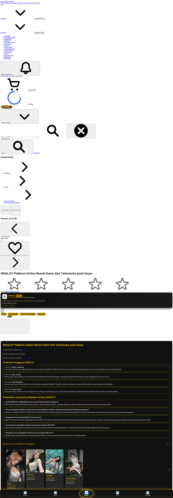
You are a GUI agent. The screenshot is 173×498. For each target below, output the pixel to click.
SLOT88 (37, 3)
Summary (7, 36)
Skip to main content (7, 1)
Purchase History (9, 42)
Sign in (7, 3)
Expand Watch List (40, 18)
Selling (6, 45)
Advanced (37, 153)
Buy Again (7, 44)
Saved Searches (9, 49)
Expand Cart (32, 90)
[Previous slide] (4, 469)
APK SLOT (41, 314)
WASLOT (20, 3)
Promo (25, 495)
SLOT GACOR (13, 314)
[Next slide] (168, 469)
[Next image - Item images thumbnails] (15, 262)
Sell (2, 5)
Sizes (6, 54)
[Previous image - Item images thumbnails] (15, 229)
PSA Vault (7, 58)
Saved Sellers (8, 50)
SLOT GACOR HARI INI (28, 314)
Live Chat (148, 495)
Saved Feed (8, 47)
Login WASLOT (26, 358)
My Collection (8, 55)
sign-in (8, 76)
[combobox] (20, 137)
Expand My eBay (39, 32)
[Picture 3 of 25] (15, 210)
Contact (12, 305)
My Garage (7, 52)
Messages (7, 57)
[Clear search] (81, 131)
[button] (17, 147)
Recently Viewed (9, 37)
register (14, 3)
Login (55, 495)
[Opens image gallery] (1, 240)
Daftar (86, 495)
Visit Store (5, 305)
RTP (117, 495)
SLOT (25, 3)
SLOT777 (31, 3)
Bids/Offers (7, 39)
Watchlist (7, 41)
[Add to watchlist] (15, 248)
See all (168, 443)
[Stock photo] (5, 210)
